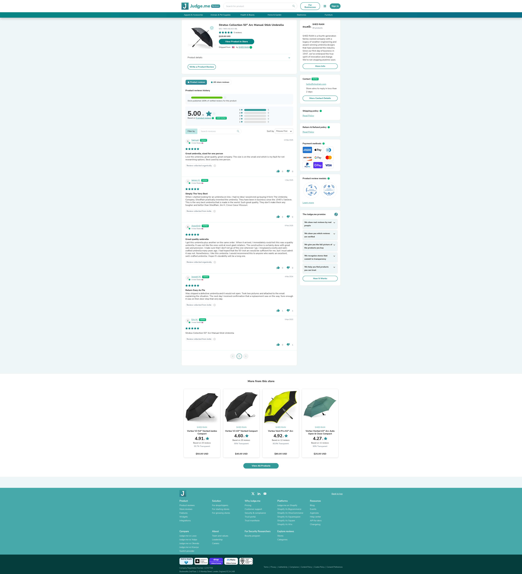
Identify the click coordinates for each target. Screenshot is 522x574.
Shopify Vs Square (286, 520)
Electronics (301, 15)
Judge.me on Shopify (287, 505)
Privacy (273, 567)
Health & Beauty (247, 15)
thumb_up (278, 171)
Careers (215, 543)
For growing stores (221, 513)
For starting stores (220, 509)
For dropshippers (220, 505)
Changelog (315, 524)
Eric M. (194, 319)
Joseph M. (196, 276)
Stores (280, 535)
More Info (320, 66)
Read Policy (308, 115)
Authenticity (283, 567)
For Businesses (310, 6)
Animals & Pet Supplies (220, 15)
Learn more (308, 202)
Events (313, 509)
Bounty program (252, 535)
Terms (266, 567)
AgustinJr (196, 225)
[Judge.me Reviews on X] (253, 493)
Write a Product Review (201, 66)
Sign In (335, 6)
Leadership (217, 539)
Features (183, 513)
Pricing (248, 505)
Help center (315, 516)
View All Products (261, 465)
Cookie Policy (319, 567)
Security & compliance (255, 513)
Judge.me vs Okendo (189, 543)
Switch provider (186, 551)
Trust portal (250, 516)
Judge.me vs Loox (187, 535)
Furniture (329, 15)
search (293, 6)
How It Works (320, 278)
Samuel (195, 140)
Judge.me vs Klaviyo (189, 547)
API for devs (316, 520)
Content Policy (306, 567)
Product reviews (187, 505)
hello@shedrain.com (316, 84)
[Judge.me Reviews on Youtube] (265, 493)
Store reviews (185, 509)
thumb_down (288, 171)
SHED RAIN (244, 47)
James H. (195, 180)
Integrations (185, 520)
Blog (312, 505)
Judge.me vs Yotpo (188, 539)
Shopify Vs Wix (284, 524)
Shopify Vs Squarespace (288, 516)
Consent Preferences (335, 567)
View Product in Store (236, 41)
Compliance (294, 567)
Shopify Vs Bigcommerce (289, 509)
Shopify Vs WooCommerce (290, 513)
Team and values (220, 535)
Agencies (314, 513)
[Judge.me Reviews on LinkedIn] (259, 493)
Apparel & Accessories (193, 15)
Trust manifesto (252, 520)
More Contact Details (320, 98)
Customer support (253, 509)
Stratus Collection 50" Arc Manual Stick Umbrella (251, 25)
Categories (282, 539)
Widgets (183, 516)
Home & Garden (274, 15)
